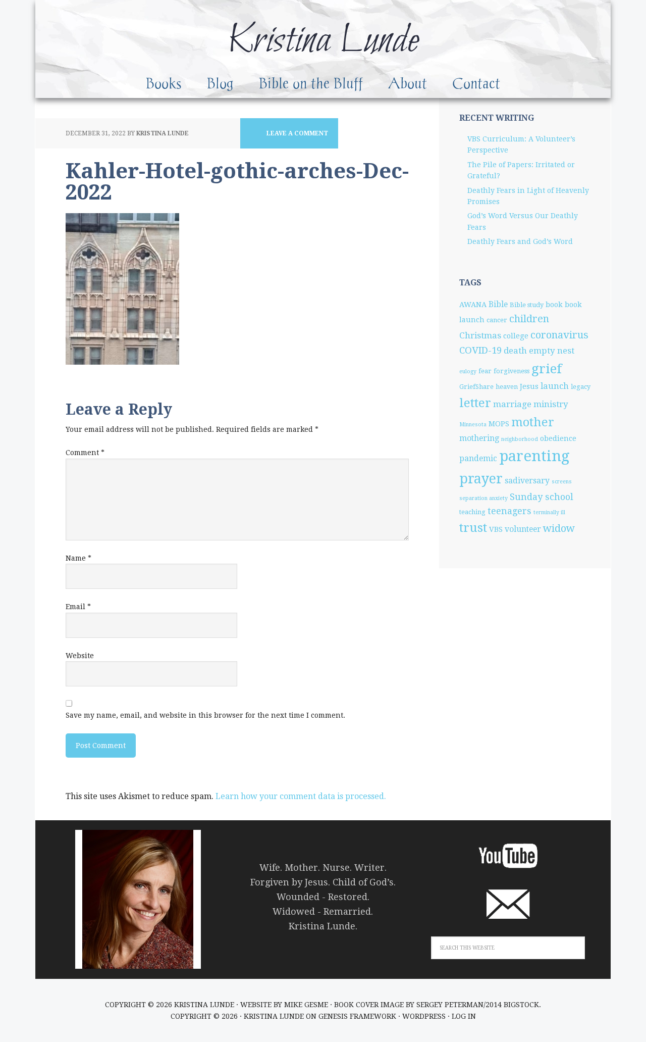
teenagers (509, 511)
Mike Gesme (306, 1005)
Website (80, 656)
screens (562, 481)
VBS (496, 529)
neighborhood (519, 439)
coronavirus (559, 335)
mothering (479, 438)
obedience (558, 438)
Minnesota (473, 424)
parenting (534, 456)
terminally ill (549, 512)
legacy (580, 386)
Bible (498, 304)
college (515, 336)
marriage (512, 404)
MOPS (499, 424)
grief (546, 368)
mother (532, 422)
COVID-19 (480, 350)
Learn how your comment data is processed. (301, 796)
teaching (472, 512)
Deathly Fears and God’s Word (520, 241)
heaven (507, 386)
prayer (481, 478)
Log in (464, 1016)
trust (473, 528)
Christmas (480, 335)
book (554, 305)
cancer (497, 320)
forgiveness (511, 371)
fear (485, 371)
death (515, 350)
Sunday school (541, 496)
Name (78, 558)
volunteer (523, 529)
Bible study (527, 305)
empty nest (551, 350)
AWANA (473, 305)
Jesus (529, 386)
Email (78, 607)
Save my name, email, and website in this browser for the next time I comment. (205, 715)
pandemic (478, 458)
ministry (550, 404)
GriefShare (476, 386)
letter (475, 402)
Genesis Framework (357, 1016)
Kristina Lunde (323, 41)
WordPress (424, 1016)
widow (559, 528)
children (529, 319)
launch (555, 386)
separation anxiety (483, 498)
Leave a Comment (297, 133)
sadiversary (527, 480)
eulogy (467, 371)
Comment (85, 453)
